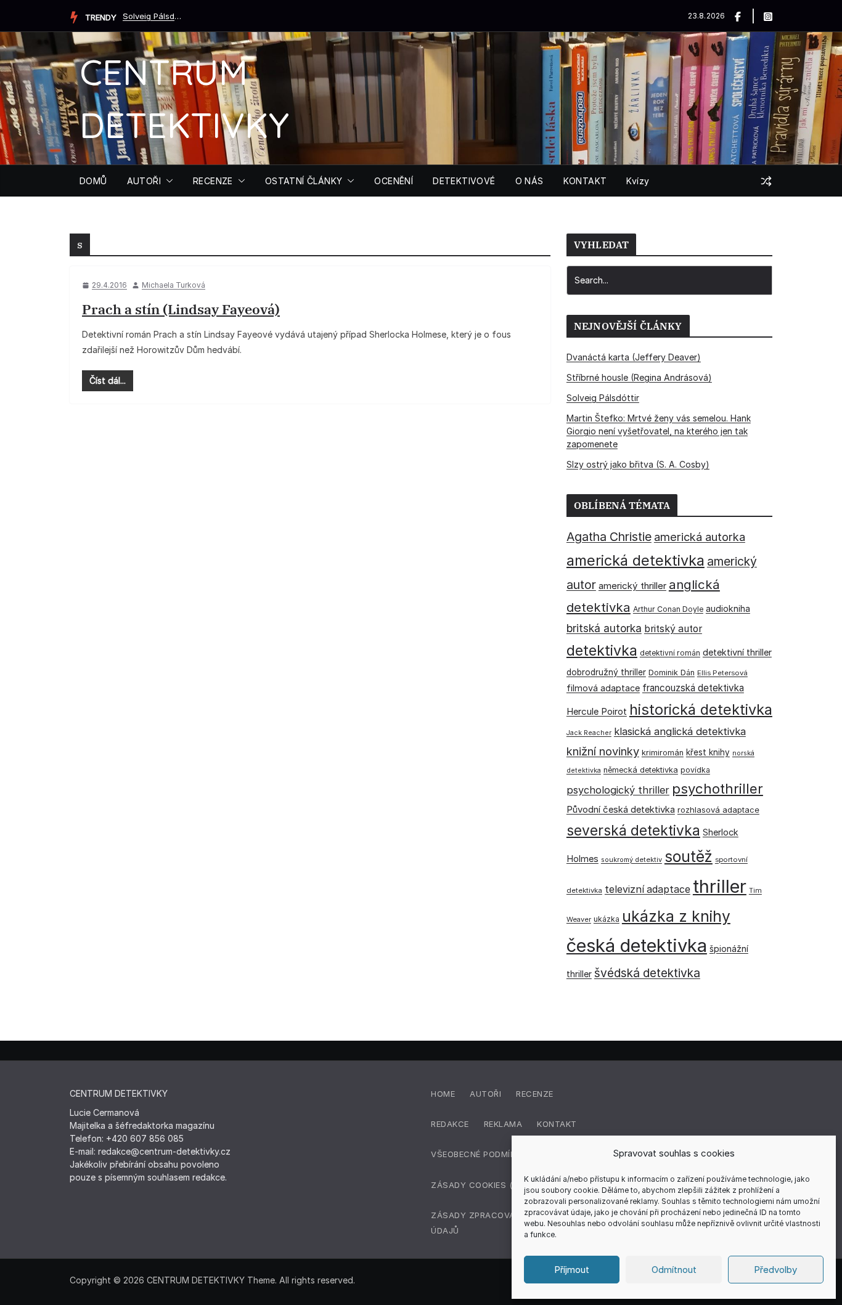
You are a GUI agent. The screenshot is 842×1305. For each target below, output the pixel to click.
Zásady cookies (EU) (478, 1185)
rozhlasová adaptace (718, 810)
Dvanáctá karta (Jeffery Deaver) (633, 357)
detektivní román (670, 652)
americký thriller (632, 586)
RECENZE (213, 181)
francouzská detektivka (693, 688)
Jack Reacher (588, 733)
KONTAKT (585, 181)
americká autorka (699, 536)
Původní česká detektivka (620, 809)
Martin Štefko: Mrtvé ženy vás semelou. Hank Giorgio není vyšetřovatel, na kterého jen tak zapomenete (658, 431)
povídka (695, 769)
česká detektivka (636, 945)
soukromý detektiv (631, 859)
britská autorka (604, 628)
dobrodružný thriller (606, 672)
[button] (167, 181)
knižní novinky (602, 751)
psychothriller (717, 789)
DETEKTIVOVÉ (464, 181)
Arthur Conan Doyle (668, 609)
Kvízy (637, 181)
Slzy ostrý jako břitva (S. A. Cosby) (637, 464)
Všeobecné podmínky (479, 1154)
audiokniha (728, 608)
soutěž (688, 856)
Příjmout (571, 1269)
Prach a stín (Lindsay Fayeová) (181, 309)
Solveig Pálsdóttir (153, 16)
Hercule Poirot (596, 711)
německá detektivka (640, 769)
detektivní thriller (737, 652)
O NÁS (529, 181)
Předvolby (775, 1269)
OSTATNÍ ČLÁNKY (304, 181)
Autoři (485, 1094)
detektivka (601, 650)
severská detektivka (633, 830)
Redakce (450, 1124)
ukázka (606, 919)
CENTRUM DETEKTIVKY (196, 1280)
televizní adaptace (647, 889)
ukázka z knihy (676, 916)
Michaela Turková (173, 285)
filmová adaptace (603, 688)
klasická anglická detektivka (680, 731)
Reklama (503, 1124)
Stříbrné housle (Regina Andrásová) (639, 377)
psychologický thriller (617, 790)
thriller (719, 886)
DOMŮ (93, 181)
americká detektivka (635, 560)
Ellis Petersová (722, 673)
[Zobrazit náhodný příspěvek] (766, 181)
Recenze (535, 1094)
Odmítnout (674, 1269)
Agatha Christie (609, 536)
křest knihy (708, 752)
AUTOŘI (144, 181)
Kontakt (557, 1124)
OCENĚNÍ (393, 181)
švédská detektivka (647, 973)
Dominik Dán (671, 672)
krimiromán (663, 752)
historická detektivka (700, 709)
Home (443, 1094)
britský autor (673, 629)
